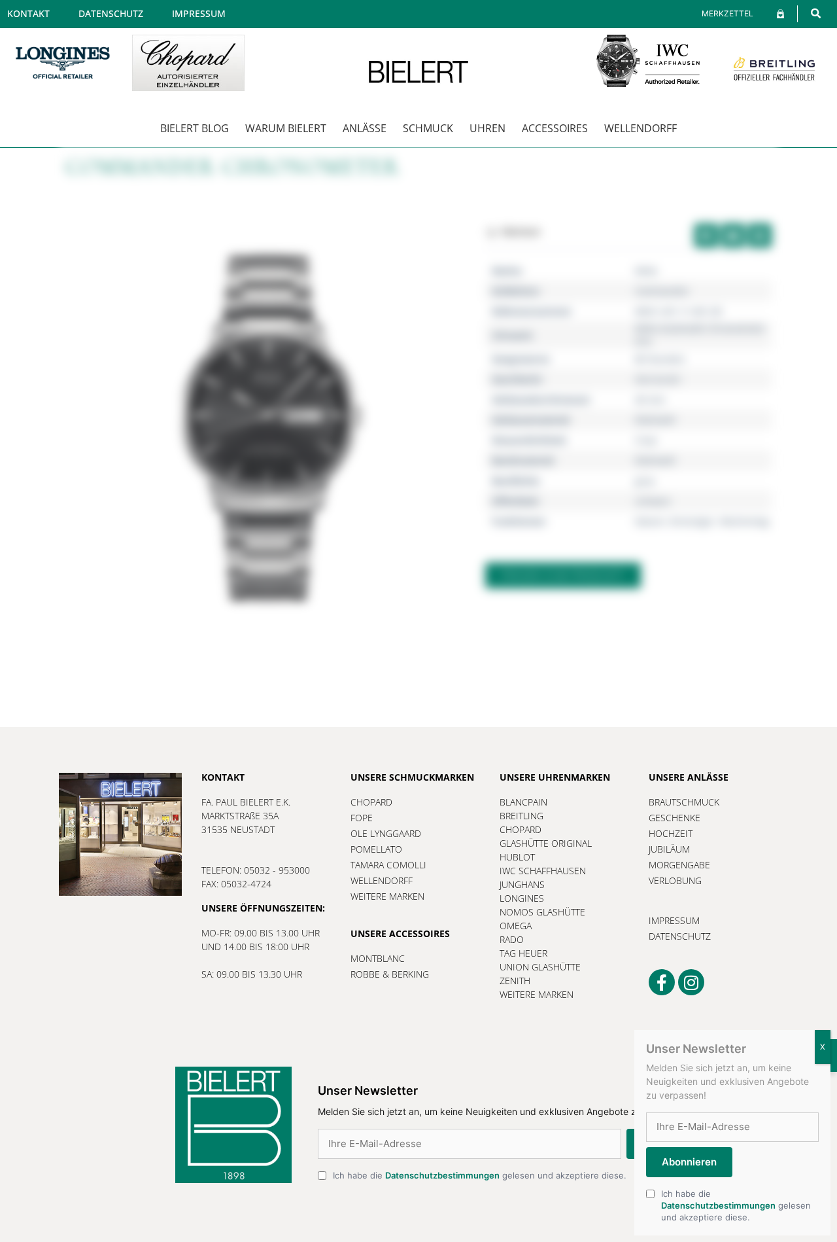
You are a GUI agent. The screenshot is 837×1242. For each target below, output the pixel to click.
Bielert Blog (194, 128)
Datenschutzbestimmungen (442, 1175)
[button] (816, 13)
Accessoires (555, 128)
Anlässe (364, 128)
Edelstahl (655, 420)
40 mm (650, 399)
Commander (662, 291)
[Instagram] (691, 982)
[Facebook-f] (662, 982)
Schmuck (428, 128)
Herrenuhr (658, 379)
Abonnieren (689, 1162)
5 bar (646, 440)
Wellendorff (640, 128)
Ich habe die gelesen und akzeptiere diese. (479, 1175)
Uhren (487, 128)
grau (645, 480)
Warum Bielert (285, 128)
